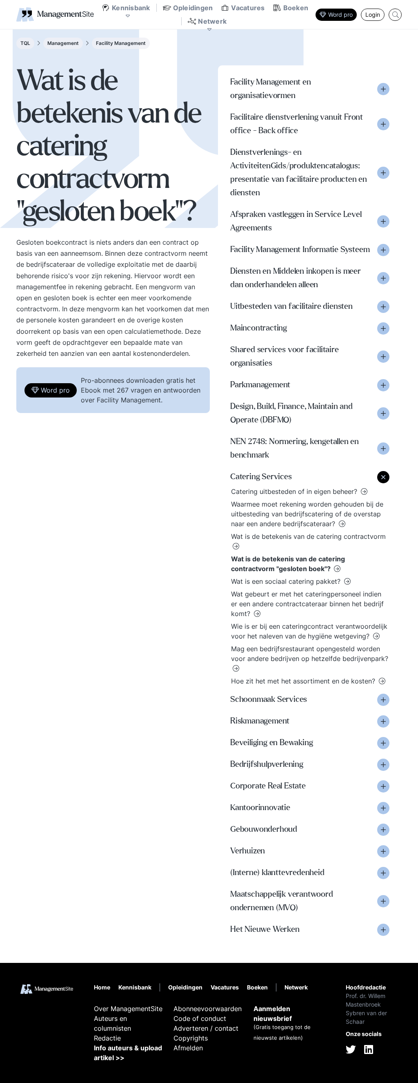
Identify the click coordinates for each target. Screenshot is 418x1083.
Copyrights (190, 1038)
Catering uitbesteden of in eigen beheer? (295, 491)
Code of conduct (199, 1018)
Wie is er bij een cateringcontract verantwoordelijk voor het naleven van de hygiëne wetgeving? (309, 631)
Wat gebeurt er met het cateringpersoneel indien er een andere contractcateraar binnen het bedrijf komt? (307, 604)
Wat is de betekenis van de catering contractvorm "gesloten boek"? (288, 564)
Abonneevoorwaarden (207, 1009)
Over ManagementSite (128, 1009)
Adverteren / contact (205, 1028)
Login (372, 14)
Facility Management (121, 43)
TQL (25, 43)
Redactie (107, 1038)
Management (63, 43)
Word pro (340, 14)
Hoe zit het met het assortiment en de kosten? (304, 681)
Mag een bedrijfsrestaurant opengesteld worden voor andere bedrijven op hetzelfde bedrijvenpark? (309, 654)
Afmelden (188, 1048)
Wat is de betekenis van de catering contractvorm (308, 536)
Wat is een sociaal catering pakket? (286, 581)
